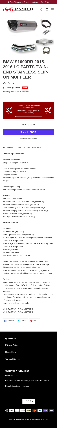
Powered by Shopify (40, 419)
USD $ (28, 401)
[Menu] (52, 9)
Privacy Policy (11, 345)
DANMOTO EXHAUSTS (24, 419)
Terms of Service (12, 359)
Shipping (6, 91)
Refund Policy (11, 352)
